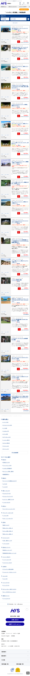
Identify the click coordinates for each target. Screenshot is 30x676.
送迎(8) (4, 522)
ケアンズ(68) (5, 434)
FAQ (15, 604)
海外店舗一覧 (4, 664)
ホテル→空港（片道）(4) (8, 531)
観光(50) (4, 459)
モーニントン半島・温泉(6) (8, 471)
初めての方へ (4, 646)
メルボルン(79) (6, 431)
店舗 (20, 4)
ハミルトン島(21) (6, 440)
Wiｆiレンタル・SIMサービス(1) (9, 589)
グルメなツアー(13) (6, 493)
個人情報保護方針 (13, 641)
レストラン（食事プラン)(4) (8, 499)
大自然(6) (4, 566)
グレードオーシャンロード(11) (9, 508)
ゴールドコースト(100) (7, 425)
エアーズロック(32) (6, 437)
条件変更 (4, 18)
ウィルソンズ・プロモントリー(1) (9, 572)
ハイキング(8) (5, 515)
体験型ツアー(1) (6, 595)
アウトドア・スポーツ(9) (8, 512)
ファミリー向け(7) (6, 557)
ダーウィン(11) (6, 449)
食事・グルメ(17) (6, 490)
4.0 (18, 145)
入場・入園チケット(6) (7, 540)
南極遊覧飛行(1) (6, 474)
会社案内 (3, 633)
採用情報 (13, 635)
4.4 (18, 30)
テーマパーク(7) (6, 537)
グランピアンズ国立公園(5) (8, 569)
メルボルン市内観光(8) (7, 468)
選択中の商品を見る (24, 9)
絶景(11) (4, 506)
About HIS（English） (5, 635)
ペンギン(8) (5, 486)
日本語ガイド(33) (6, 462)
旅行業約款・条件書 (5, 641)
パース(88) (5, 428)
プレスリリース (9, 633)
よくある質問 (10, 646)
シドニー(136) (5, 422)
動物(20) (4, 478)
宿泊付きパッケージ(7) (7, 550)
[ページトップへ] (27, 608)
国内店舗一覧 (19, 664)
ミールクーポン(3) (6, 502)
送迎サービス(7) (6, 525)
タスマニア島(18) (6, 443)
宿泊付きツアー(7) (6, 547)
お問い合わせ (20, 604)
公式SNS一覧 (16, 646)
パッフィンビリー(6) (7, 559)
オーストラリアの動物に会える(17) (10, 480)
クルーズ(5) (5, 576)
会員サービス (24, 4)
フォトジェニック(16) (7, 465)
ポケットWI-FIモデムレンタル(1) (9, 592)
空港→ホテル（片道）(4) (8, 528)
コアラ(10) (5, 483)
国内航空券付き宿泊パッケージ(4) (9, 553)
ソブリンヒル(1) (6, 543)
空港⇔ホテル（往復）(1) (8, 534)
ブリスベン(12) (6, 446)
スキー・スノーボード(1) (8, 518)
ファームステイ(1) (6, 598)
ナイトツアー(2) (6, 582)
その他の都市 (15, 452)
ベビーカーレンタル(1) (7, 562)
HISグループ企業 (16, 633)
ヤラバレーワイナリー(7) (8, 496)
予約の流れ (11, 604)
